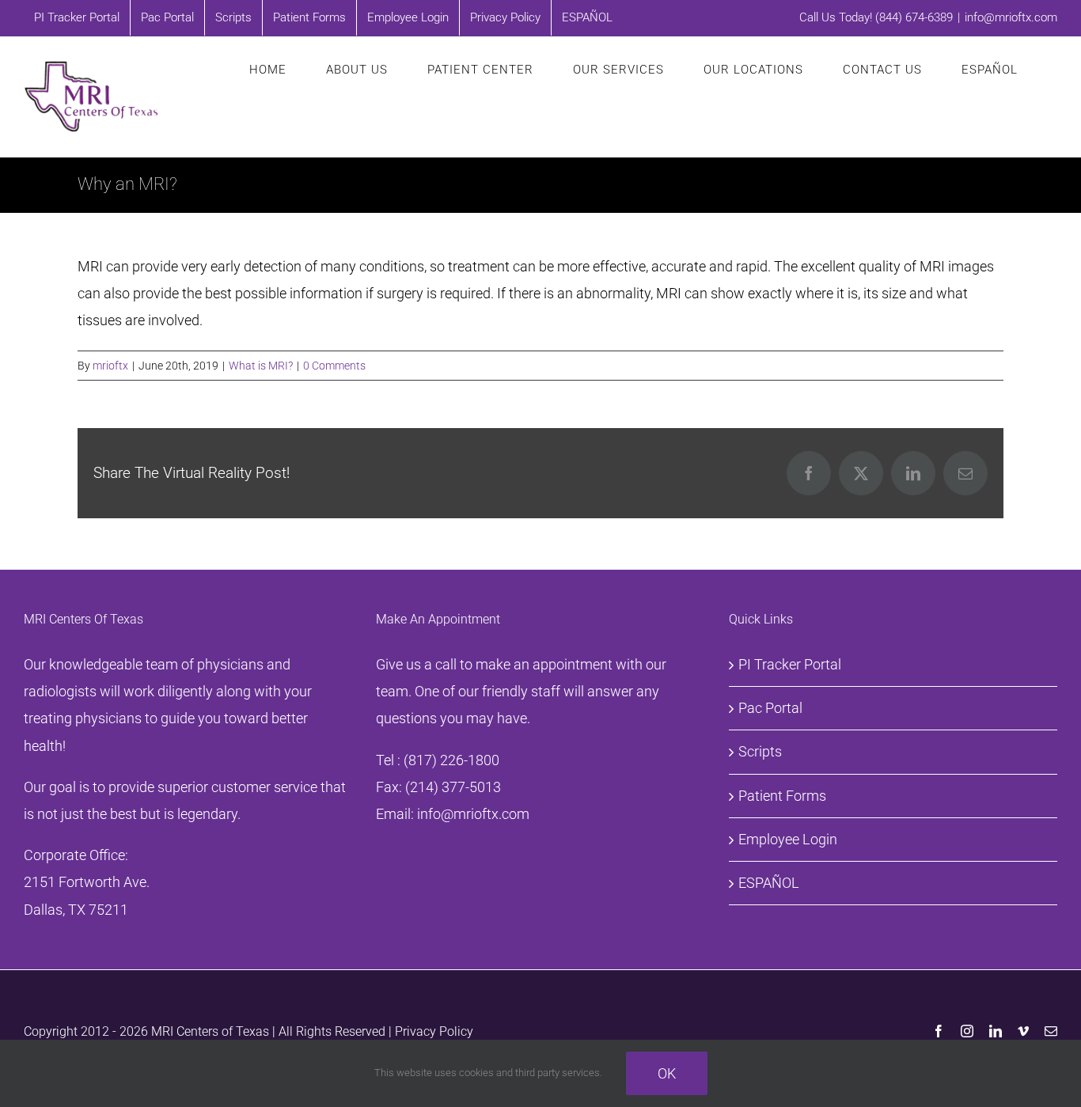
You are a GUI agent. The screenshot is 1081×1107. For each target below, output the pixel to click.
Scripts (760, 751)
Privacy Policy (434, 1031)
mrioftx (110, 365)
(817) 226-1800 (451, 760)
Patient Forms (782, 795)
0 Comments (334, 365)
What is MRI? (261, 365)
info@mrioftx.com (1011, 17)
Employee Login (787, 839)
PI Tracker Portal (789, 664)
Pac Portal (770, 707)
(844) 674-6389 (914, 17)
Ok (667, 1073)
